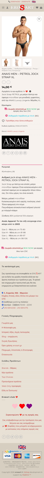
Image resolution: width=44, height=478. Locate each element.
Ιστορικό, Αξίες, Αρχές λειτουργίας (16, 332)
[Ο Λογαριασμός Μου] (7, 7)
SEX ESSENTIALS (32, 467)
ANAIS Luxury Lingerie (15, 131)
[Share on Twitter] (12, 153)
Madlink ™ (26, 475)
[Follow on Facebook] (4, 437)
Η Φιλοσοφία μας (9, 328)
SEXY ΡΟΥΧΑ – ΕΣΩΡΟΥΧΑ (15, 467)
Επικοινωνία (7, 355)
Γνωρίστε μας (7, 323)
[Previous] (5, 36)
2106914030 (15, 2)
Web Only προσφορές (11, 386)
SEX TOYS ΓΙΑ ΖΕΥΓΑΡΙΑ (31, 463)
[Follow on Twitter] (12, 437)
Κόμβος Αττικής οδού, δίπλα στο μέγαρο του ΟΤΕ (20, 296)
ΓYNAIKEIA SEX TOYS (12, 463)
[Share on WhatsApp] (4, 153)
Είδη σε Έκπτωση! (9, 390)
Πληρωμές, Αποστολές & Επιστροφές (17, 350)
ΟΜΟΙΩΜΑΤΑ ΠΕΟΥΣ (19, 462)
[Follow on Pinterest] (21, 437)
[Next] (38, 36)
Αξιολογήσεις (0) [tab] (8, 171)
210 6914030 (10, 308)
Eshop (26, 472)
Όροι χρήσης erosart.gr (12, 345)
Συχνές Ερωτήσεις (9, 341)
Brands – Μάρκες (9, 368)
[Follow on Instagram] (8, 437)
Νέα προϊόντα (7, 373)
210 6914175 (22, 308)
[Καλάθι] (41, 7)
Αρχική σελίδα (7, 69)
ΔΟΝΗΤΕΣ (6, 462)
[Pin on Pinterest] (21, 153)
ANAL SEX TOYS (34, 462)
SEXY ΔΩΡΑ (22, 469)
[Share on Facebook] (8, 153)
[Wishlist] (37, 7)
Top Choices (7, 377)
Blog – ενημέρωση (9, 336)
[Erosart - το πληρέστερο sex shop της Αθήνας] (22, 7)
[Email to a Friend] (17, 153)
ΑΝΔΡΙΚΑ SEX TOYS (16, 465)
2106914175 (25, 2)
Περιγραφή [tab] (6, 167)
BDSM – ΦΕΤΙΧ (30, 465)
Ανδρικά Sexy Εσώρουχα (11, 70)
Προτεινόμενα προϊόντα (11, 381)
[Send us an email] (17, 437)
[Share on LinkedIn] (25, 153)
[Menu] (3, 7)
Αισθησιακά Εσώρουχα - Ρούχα (26, 69)
